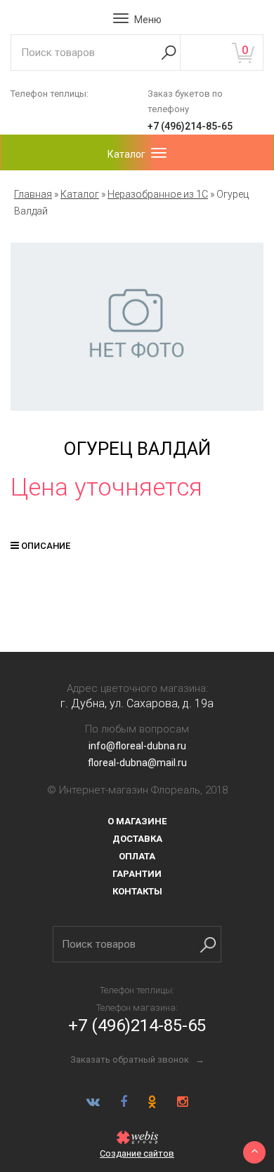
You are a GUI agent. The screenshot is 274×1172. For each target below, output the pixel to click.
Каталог (79, 194)
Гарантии (137, 873)
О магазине (137, 821)
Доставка (137, 838)
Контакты (137, 891)
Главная (33, 194)
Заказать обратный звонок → (137, 1059)
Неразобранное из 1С (157, 194)
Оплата (137, 856)
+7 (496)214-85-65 (190, 126)
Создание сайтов (137, 1153)
